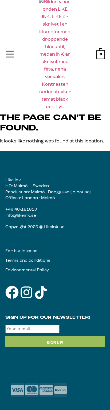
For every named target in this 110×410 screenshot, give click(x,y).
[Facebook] (12, 292)
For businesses (21, 251)
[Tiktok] (41, 292)
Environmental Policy (27, 270)
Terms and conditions (27, 261)
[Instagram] (26, 292)
